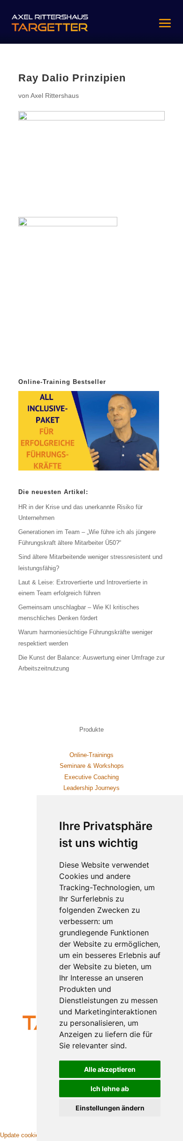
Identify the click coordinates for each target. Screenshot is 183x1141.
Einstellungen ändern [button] (110, 1108)
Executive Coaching (91, 777)
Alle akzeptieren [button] (110, 1069)
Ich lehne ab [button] (110, 1089)
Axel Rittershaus (54, 95)
